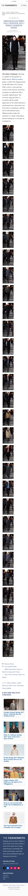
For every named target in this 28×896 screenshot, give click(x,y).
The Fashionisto (13, 30)
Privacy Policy (12, 885)
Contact (5, 875)
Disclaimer (5, 885)
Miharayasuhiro (17, 79)
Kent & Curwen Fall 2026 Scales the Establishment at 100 (13, 804)
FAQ (4, 879)
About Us (6, 877)
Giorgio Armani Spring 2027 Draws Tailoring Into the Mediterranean (14, 714)
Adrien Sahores (11, 683)
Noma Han (20, 685)
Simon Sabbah (6, 688)
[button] (27, 1)
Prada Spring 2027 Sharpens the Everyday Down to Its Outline (14, 759)
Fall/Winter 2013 (14, 18)
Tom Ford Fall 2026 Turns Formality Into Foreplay (13, 826)
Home (3, 12)
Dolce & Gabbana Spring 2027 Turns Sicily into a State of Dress (13, 736)
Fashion (8, 12)
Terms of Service (20, 885)
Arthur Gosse (12, 685)
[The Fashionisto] (9, 5)
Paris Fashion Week (11, 666)
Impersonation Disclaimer (14, 887)
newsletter (14, 863)
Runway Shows (14, 12)
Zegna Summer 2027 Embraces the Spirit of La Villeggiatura (13, 782)
